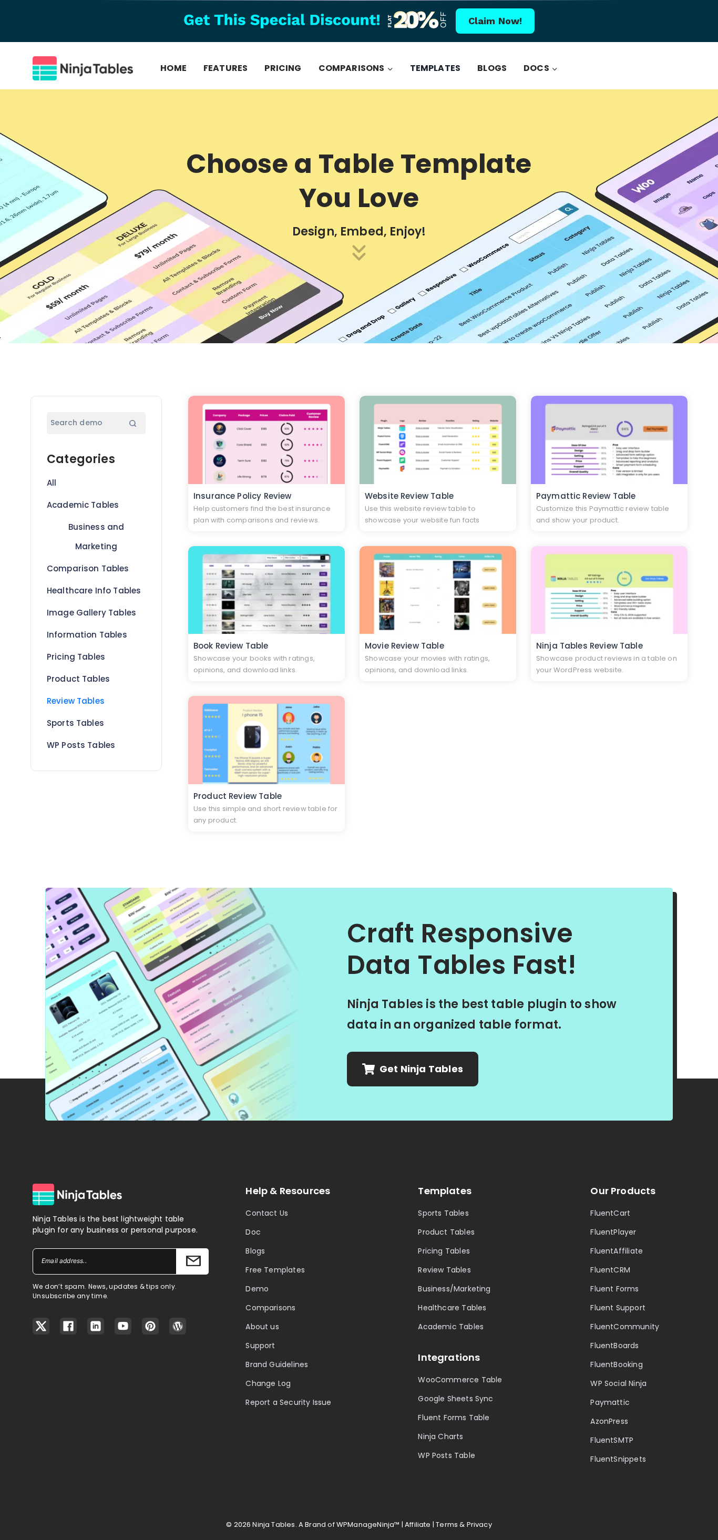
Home (173, 68)
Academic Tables (83, 504)
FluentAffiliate (616, 1251)
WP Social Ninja (618, 1383)
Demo (257, 1289)
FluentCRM (610, 1270)
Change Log (268, 1383)
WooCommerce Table (460, 1379)
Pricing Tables (76, 656)
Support (260, 1345)
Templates (435, 68)
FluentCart (610, 1213)
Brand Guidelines (276, 1364)
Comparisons (270, 1307)
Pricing (282, 68)
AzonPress (609, 1421)
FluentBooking (616, 1364)
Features (225, 68)
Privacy (479, 1524)
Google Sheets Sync (455, 1398)
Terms (447, 1524)
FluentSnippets (618, 1459)
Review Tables (76, 700)
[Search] (132, 423)
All (51, 482)
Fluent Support (617, 1307)
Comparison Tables (88, 568)
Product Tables (78, 678)
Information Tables (87, 634)
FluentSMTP (611, 1440)
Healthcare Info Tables (94, 590)
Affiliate (418, 1524)
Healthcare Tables (452, 1307)
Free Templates (275, 1270)
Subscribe (192, 1261)
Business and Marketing (96, 536)
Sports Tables (75, 722)
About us (262, 1326)
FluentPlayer (613, 1232)
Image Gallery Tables (91, 612)
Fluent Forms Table (453, 1417)
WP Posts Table (446, 1455)
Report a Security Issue (288, 1402)
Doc (253, 1232)
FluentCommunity (624, 1326)
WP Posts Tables (81, 745)
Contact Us (266, 1213)
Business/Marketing (454, 1289)
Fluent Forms (614, 1289)
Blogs (492, 68)
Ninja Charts (440, 1436)
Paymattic (610, 1402)
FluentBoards (614, 1345)
